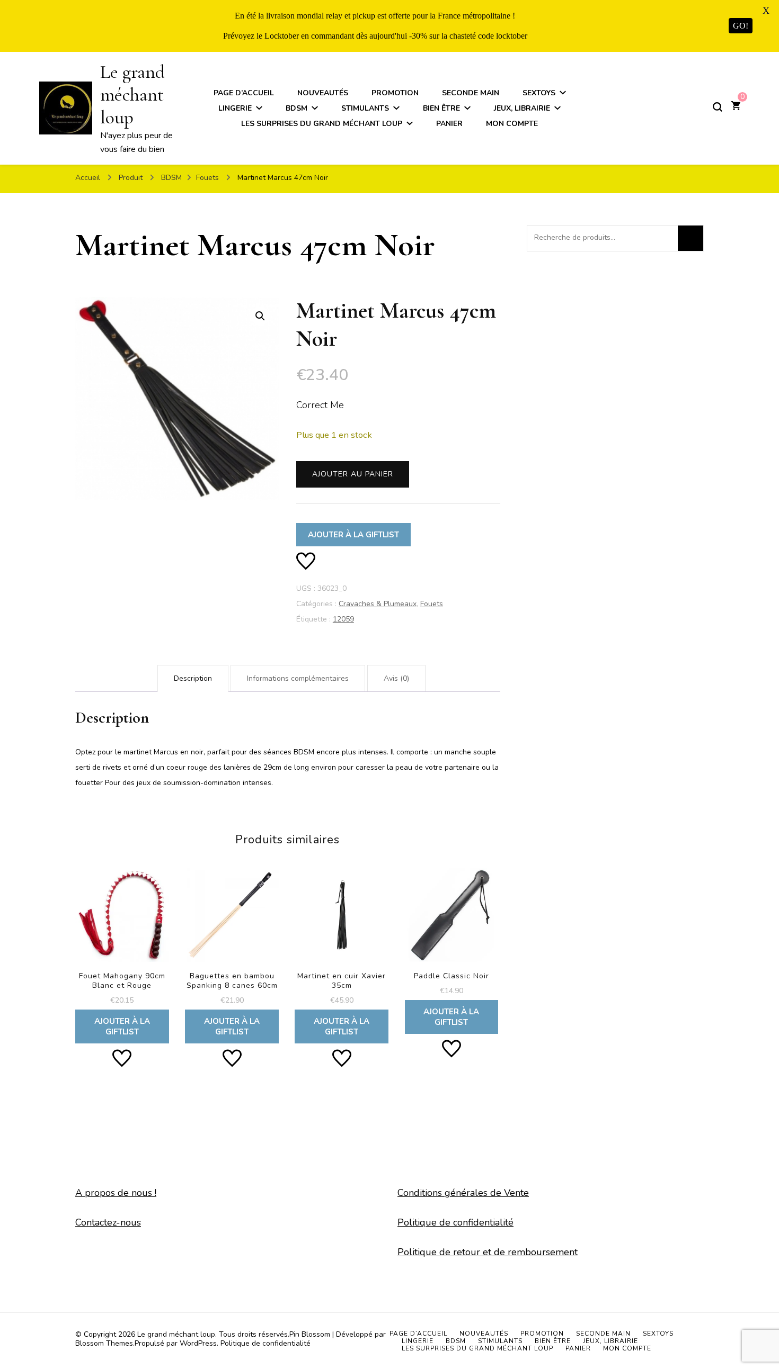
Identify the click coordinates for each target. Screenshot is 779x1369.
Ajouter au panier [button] (122, 951)
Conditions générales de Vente (463, 1192)
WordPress (198, 1343)
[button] (260, 316)
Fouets (431, 604)
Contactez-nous (108, 1222)
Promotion (395, 93)
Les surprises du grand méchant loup (321, 124)
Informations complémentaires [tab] (298, 678)
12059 (343, 619)
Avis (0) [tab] (396, 678)
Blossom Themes (104, 1343)
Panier (449, 124)
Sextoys (539, 93)
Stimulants (365, 108)
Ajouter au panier (352, 474)
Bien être (441, 108)
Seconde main (470, 93)
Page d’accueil (244, 93)
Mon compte (512, 124)
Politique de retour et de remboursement (487, 1252)
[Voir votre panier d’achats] (735, 107)
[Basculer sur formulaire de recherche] (717, 107)
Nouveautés (322, 93)
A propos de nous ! (115, 1192)
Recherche (690, 238)
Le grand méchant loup (132, 94)
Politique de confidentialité (455, 1222)
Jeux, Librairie (522, 108)
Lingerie (235, 108)
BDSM (296, 108)
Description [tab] (193, 678)
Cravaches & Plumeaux (378, 604)
